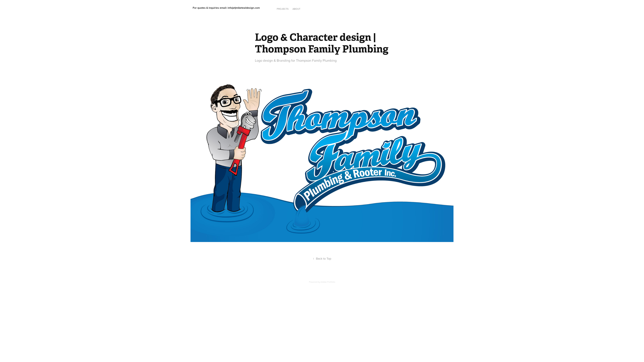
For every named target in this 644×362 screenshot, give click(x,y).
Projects (282, 9)
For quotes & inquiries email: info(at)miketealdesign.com (226, 8)
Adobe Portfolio (327, 281)
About (296, 9)
